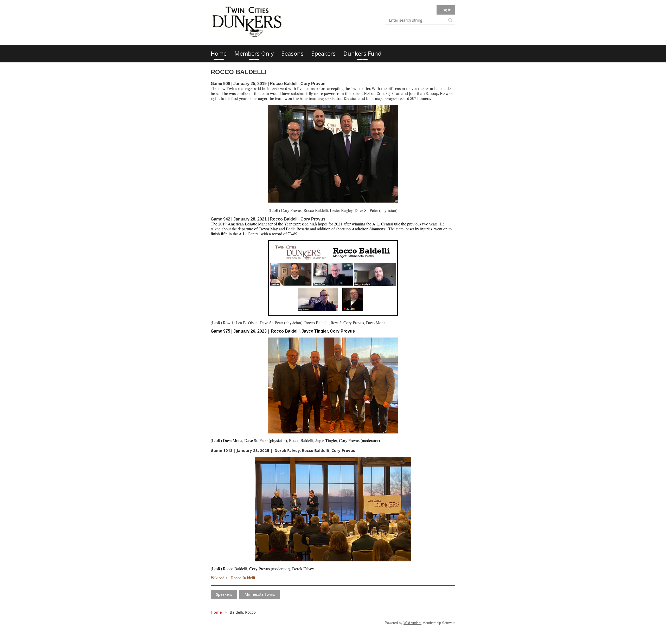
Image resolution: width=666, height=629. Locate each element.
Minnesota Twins (260, 594)
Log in (445, 9)
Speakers (224, 594)
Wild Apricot (412, 623)
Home (216, 612)
